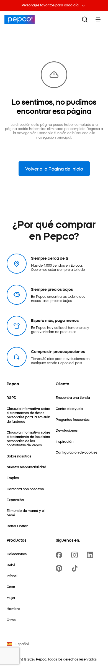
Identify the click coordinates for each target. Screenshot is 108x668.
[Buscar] (84, 19)
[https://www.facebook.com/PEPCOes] (60, 555)
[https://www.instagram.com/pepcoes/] (75, 555)
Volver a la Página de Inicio (54, 169)
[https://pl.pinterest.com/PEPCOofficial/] (60, 568)
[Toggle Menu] (98, 19)
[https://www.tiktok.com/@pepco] (75, 568)
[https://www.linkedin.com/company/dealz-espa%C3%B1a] (91, 555)
